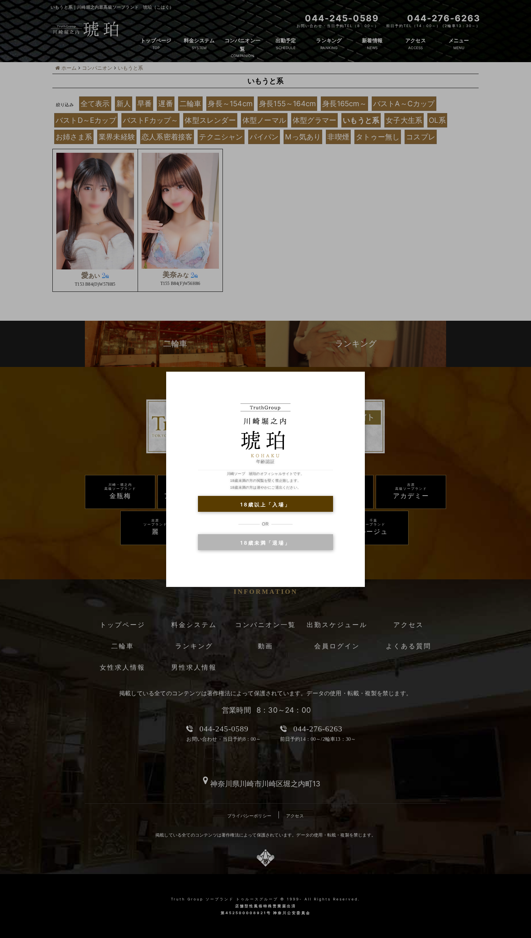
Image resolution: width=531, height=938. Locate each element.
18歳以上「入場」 (265, 504)
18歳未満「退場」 (265, 543)
